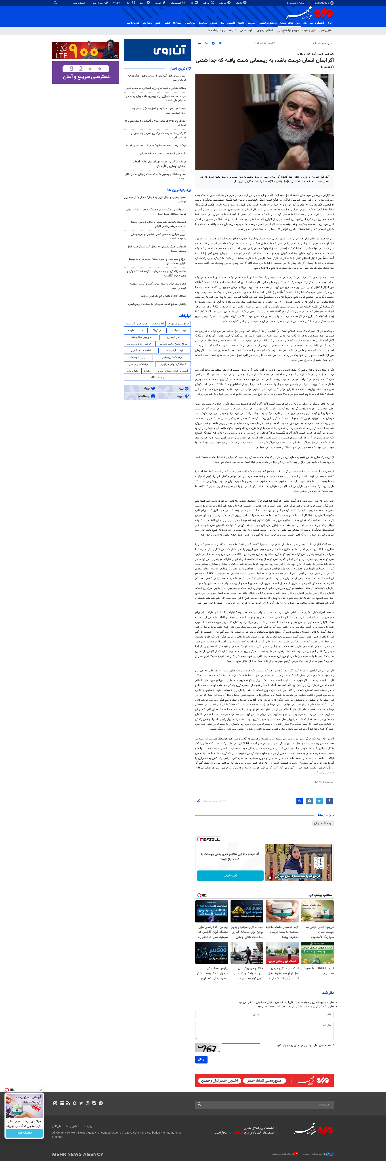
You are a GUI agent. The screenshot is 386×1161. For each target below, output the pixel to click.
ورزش (213, 23)
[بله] (94, 1104)
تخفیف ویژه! (24, 1133)
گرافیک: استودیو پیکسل (282, 1154)
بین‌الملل (190, 23)
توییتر (158, 3)
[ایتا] (55, 1104)
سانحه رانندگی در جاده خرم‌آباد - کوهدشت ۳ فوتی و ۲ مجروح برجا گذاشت (155, 273)
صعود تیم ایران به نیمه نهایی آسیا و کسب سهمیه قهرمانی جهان (158, 286)
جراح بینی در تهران (178, 324)
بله (192, 3)
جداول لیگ (98, 3)
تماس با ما (72, 1126)
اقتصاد (231, 23)
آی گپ (206, 3)
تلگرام (239, 3)
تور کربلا (157, 330)
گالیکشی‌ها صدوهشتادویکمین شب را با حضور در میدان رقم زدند (158, 135)
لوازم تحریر (158, 324)
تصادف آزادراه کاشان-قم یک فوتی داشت (163, 296)
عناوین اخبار (325, 30)
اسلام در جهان (265, 30)
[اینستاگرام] (87, 1104)
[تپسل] (199, 839)
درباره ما (88, 1126)
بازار (222, 23)
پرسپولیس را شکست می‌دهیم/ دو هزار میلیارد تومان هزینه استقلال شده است (156, 212)
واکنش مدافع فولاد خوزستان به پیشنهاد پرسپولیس (157, 304)
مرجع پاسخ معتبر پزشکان (173, 344)
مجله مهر (147, 23)
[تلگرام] (100, 1104)
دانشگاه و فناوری (268, 23)
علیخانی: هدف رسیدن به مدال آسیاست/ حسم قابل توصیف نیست (156, 249)
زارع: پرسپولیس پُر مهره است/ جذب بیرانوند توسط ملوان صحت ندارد (157, 261)
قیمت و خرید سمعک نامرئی (173, 371)
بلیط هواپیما (138, 357)
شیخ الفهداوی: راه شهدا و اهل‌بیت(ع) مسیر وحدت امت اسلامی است (157, 110)
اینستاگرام (176, 3)
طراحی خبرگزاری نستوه (314, 1154)
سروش (223, 3)
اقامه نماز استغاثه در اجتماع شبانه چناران (163, 154)
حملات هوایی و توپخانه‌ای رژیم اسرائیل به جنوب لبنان (156, 88)
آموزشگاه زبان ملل (138, 364)
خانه (329, 23)
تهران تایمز (132, 371)
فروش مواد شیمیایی (139, 344)
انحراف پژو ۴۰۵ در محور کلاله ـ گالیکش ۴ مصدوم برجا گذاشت (155, 123)
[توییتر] (81, 1104)
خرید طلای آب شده (136, 324)
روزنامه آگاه (157, 377)
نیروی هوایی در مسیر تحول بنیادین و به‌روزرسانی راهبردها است (158, 236)
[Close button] (41, 1090)
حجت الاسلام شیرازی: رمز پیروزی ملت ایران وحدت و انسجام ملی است (156, 98)
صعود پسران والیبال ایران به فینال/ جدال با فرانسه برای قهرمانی (155, 199)
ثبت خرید (230, 876)
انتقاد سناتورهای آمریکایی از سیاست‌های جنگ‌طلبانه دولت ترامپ (157, 78)
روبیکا (143, 3)
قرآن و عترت (309, 30)
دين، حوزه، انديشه (290, 23)
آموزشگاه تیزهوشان (172, 357)
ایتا (129, 3)
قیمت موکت (179, 330)
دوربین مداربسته (141, 337)
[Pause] (270, 877)
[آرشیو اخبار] (61, 1104)
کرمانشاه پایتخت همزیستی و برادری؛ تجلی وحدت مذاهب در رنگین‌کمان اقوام (158, 224)
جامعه (241, 23)
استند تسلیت (135, 330)
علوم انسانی (246, 30)
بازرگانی (56, 1126)
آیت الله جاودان (322, 823)
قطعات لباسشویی (141, 350)
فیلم (158, 23)
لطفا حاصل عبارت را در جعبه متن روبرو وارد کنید (305, 1045)
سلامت (252, 23)
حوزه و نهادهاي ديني (288, 30)
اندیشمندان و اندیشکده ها (222, 30)
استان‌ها (177, 23)
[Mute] (276, 877)
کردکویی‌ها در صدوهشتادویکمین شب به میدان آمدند (156, 145)
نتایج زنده (118, 3)
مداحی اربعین (175, 337)
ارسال (201, 1059)
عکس (167, 23)
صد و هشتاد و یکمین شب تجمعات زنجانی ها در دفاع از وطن (155, 176)
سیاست (203, 23)
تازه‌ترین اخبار (180, 69)
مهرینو (147, 371)
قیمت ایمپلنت (175, 350)
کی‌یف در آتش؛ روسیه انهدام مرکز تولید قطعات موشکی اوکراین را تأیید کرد (159, 164)
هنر (305, 23)
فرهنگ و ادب (317, 23)
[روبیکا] (75, 1104)
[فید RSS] (68, 1104)
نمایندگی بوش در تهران (173, 364)
